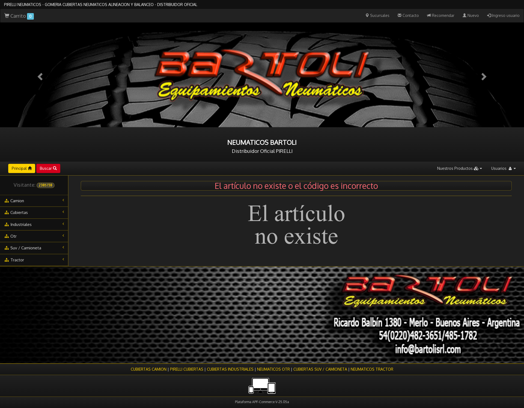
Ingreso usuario (505, 15)
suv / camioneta (25, 247)
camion (16, 200)
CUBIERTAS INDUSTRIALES (230, 369)
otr (13, 236)
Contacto (410, 15)
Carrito (20, 16)
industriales (20, 224)
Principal (20, 168)
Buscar (46, 168)
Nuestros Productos (455, 168)
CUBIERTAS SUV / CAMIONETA (320, 369)
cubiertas (18, 212)
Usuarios (499, 168)
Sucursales (379, 15)
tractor (16, 259)
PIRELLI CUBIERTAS (186, 369)
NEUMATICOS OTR (273, 369)
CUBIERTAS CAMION (148, 369)
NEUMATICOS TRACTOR (372, 369)
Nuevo (472, 15)
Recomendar (442, 15)
